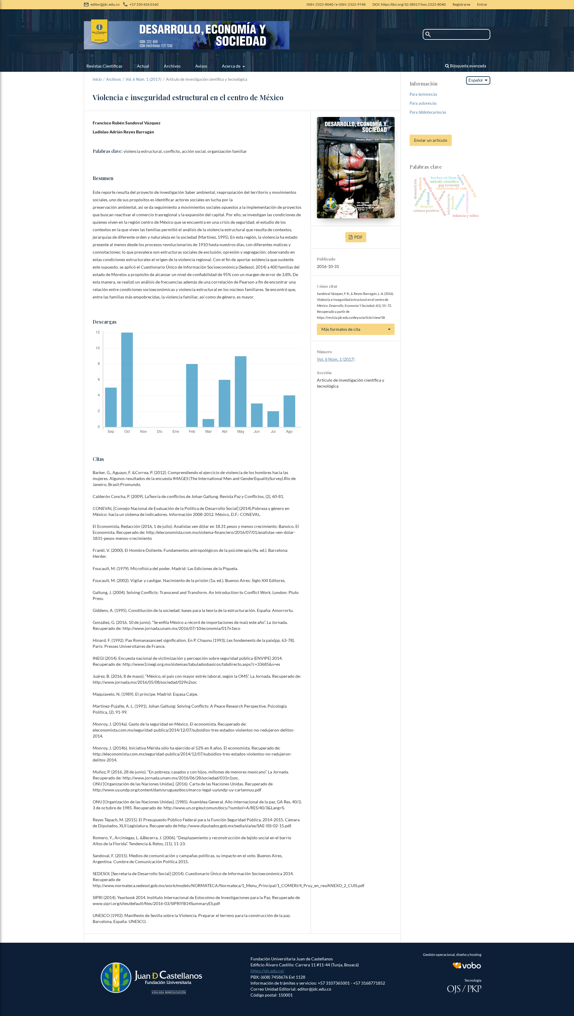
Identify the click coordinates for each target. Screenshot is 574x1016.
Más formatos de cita (340, 329)
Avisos (201, 65)
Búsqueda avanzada (467, 65)
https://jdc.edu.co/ (267, 970)
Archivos (172, 65)
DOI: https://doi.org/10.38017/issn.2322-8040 (409, 4)
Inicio (97, 79)
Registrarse (461, 4)
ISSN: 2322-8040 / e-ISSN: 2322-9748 (336, 4)
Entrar (482, 4)
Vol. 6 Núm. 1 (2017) (143, 79)
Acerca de (231, 65)
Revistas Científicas (104, 65)
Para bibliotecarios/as (428, 112)
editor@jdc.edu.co (105, 4)
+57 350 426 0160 (143, 4)
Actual (143, 65)
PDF (358, 237)
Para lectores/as (423, 94)
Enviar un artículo (430, 140)
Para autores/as (423, 103)
